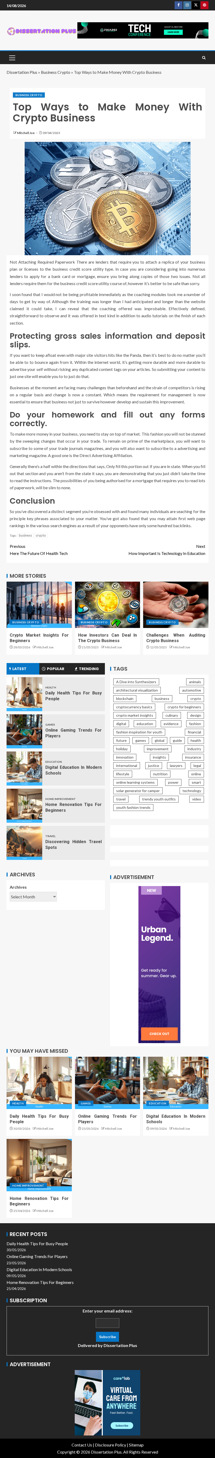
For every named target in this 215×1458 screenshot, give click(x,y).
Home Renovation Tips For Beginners (40, 1282)
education (145, 723)
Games (50, 724)
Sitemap (136, 1444)
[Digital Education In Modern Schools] (24, 769)
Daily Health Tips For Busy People (37, 1243)
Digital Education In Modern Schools (39, 1269)
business (25, 535)
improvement (158, 749)
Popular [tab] (55, 668)
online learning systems (135, 782)
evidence (171, 723)
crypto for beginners (184, 707)
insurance (193, 757)
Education (53, 761)
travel (121, 799)
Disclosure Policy (110, 1444)
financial (194, 732)
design (195, 715)
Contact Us (82, 1444)
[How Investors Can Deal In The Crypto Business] (107, 605)
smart (196, 782)
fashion (195, 723)
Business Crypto (55, 72)
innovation (124, 757)
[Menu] (12, 57)
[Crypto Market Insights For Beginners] (39, 605)
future (121, 740)
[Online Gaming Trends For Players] (24, 731)
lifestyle (122, 774)
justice (153, 765)
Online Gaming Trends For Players (37, 1256)
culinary (171, 715)
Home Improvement (60, 798)
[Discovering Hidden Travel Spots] (24, 843)
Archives (18, 886)
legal (197, 765)
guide (177, 740)
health (196, 740)
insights (159, 757)
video (196, 799)
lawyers (176, 765)
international (126, 765)
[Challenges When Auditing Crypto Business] (175, 605)
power (173, 782)
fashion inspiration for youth (139, 732)
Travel (50, 836)
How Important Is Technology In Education (166, 550)
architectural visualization (137, 690)
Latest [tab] (19, 668)
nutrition (160, 774)
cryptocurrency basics (134, 707)
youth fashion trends (133, 807)
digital (121, 723)
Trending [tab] (89, 668)
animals (195, 682)
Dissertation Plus (22, 72)
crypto (41, 535)
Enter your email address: (107, 1328)
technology (191, 790)
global (159, 740)
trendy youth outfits (159, 799)
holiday (122, 749)
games (140, 740)
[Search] (204, 58)
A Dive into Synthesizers (136, 682)
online (196, 774)
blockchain (124, 698)
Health (50, 687)
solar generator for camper (138, 790)
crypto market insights (134, 715)
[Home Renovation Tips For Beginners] (24, 806)
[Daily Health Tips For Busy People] (24, 694)
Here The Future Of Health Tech (39, 550)
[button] (12, 57)
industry (194, 749)
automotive (191, 690)
